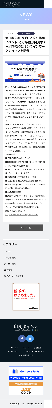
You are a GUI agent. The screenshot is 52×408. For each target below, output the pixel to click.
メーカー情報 (10, 263)
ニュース (8, 251)
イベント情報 (10, 257)
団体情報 (8, 269)
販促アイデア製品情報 (13, 275)
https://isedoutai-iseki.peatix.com (21, 214)
